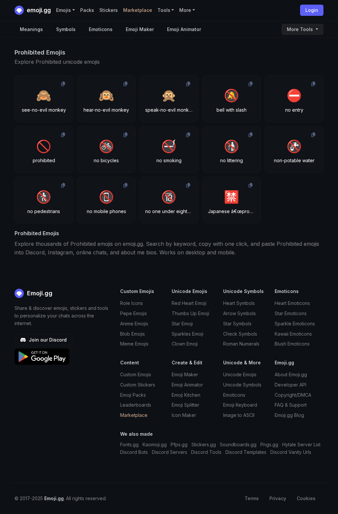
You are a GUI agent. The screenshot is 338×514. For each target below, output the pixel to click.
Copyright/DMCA (293, 395)
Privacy (277, 498)
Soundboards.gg (238, 444)
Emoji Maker (140, 29)
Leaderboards (135, 405)
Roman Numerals (241, 344)
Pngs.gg (269, 444)
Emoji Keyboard (240, 405)
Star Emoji (182, 323)
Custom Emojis (135, 374)
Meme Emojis (134, 344)
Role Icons (131, 303)
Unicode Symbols (242, 384)
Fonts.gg (129, 444)
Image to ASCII (238, 415)
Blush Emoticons (292, 344)
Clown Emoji (185, 344)
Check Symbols (240, 334)
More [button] (185, 10)
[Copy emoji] (63, 84)
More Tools (300, 29)
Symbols (66, 29)
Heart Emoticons (292, 303)
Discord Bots (134, 452)
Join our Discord (47, 340)
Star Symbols (237, 323)
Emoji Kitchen (186, 395)
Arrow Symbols (239, 313)
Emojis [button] (63, 10)
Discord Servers (169, 452)
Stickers (108, 10)
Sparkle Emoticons (295, 323)
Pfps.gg (179, 444)
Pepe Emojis (133, 313)
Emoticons (101, 29)
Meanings (31, 29)
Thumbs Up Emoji (190, 313)
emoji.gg (38, 10)
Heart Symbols (239, 303)
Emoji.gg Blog (289, 415)
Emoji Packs (133, 395)
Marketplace (137, 10)
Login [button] (311, 10)
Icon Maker (184, 415)
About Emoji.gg (291, 374)
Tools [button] (163, 10)
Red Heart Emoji (189, 303)
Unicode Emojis (239, 374)
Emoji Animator (184, 29)
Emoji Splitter (185, 405)
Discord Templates (245, 452)
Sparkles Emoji (187, 334)
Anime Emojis (134, 323)
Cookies (306, 498)
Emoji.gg (38, 293)
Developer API (290, 384)
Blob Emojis (132, 334)
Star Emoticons (291, 313)
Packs (87, 10)
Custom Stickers (137, 384)
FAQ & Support (291, 405)
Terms (252, 498)
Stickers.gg (203, 444)
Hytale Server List (301, 444)
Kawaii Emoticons (293, 334)
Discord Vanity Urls (290, 452)
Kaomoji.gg (155, 444)
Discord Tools (206, 452)
